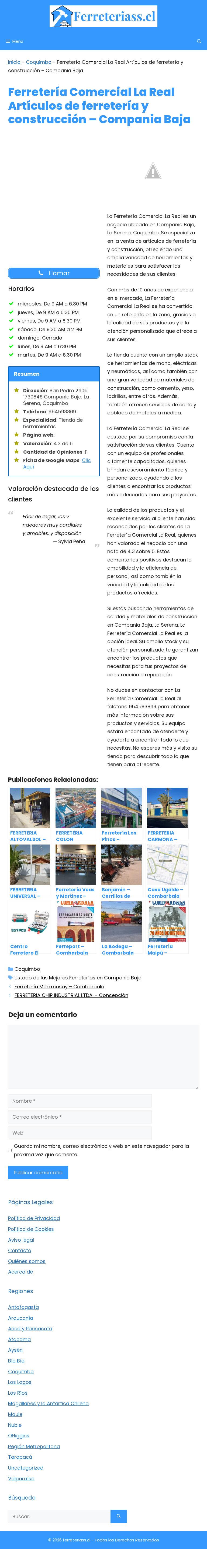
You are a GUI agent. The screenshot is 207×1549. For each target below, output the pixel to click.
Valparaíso (21, 1478)
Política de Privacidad (34, 1218)
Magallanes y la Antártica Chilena (48, 1403)
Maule (15, 1414)
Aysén (15, 1350)
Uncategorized (25, 1467)
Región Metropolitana (34, 1446)
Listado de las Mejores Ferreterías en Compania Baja (78, 977)
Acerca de (20, 1271)
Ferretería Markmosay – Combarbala (59, 986)
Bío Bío (16, 1360)
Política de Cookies (31, 1229)
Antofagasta (23, 1307)
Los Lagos (20, 1382)
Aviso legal (21, 1239)
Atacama (19, 1339)
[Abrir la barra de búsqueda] (199, 41)
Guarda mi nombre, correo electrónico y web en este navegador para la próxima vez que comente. (101, 1150)
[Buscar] (119, 1516)
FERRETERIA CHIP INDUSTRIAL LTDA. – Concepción (71, 995)
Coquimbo (38, 62)
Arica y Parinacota (30, 1328)
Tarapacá (20, 1457)
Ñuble (15, 1425)
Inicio (14, 62)
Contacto (19, 1250)
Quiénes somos (27, 1261)
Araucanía (20, 1318)
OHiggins (18, 1435)
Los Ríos (17, 1393)
